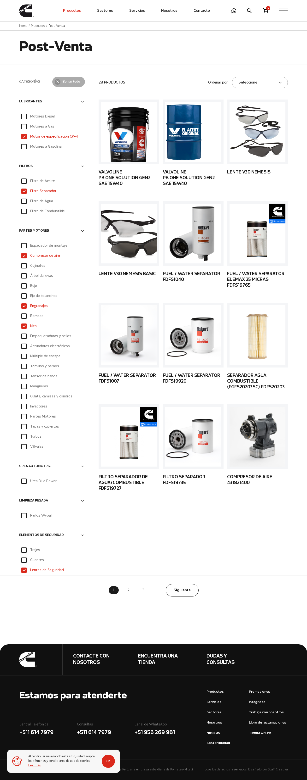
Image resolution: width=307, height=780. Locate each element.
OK (108, 761)
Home (23, 26)
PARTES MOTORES (34, 231)
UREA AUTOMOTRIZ (35, 466)
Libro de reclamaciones (267, 722)
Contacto (202, 10)
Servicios (137, 10)
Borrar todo (71, 81)
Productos (72, 10)
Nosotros (169, 10)
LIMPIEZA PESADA (33, 501)
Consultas (94, 729)
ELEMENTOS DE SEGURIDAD (41, 535)
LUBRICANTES (30, 101)
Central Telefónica (36, 729)
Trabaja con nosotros (266, 712)
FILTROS (26, 166)
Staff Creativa (278, 769)
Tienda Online (260, 733)
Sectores (105, 10)
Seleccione (247, 82)
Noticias (213, 733)
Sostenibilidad (218, 743)
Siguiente (182, 590)
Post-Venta (56, 26)
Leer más (34, 765)
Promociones (259, 691)
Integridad (257, 702)
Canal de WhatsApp (155, 729)
